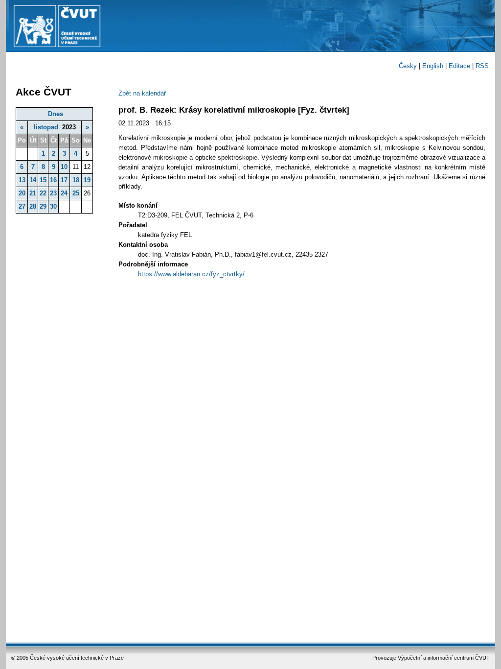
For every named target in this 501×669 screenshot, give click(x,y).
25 (75, 193)
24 (64, 193)
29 (43, 206)
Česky (408, 66)
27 (22, 206)
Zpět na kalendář (142, 93)
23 (53, 193)
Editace (459, 66)
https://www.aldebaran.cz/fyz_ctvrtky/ (191, 274)
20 (22, 193)
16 (53, 180)
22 (43, 193)
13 (22, 180)
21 (32, 193)
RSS (482, 66)
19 (87, 180)
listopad (46, 127)
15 (43, 180)
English (432, 66)
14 (32, 180)
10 (64, 166)
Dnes (55, 114)
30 (53, 206)
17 (64, 180)
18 (75, 180)
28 (32, 206)
